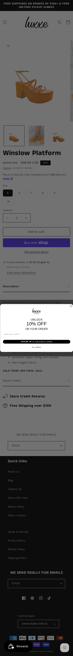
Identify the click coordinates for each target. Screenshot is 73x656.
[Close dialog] (71, 306)
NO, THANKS (36, 347)
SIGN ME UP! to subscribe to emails (36, 341)
